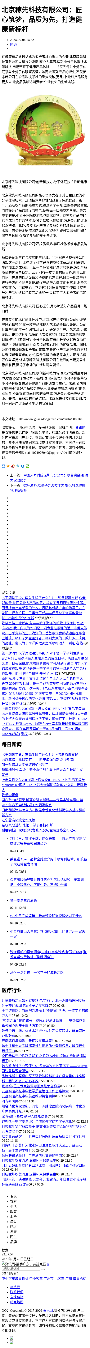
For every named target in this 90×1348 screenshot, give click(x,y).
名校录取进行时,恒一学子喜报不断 (27, 825)
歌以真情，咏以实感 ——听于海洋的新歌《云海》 (39, 623)
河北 (53, 673)
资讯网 (80, 427)
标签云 (15, 1287)
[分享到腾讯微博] (18, 466)
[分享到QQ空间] (8, 466)
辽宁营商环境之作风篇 (18, 820)
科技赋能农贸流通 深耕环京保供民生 (29, 1160)
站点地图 (16, 1302)
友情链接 (16, 1297)
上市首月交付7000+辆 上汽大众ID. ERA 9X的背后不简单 (43, 709)
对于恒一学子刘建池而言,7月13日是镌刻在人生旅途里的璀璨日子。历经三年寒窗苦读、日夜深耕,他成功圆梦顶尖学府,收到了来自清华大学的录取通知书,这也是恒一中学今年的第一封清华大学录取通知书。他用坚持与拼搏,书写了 (45, 663)
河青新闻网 (10, 1101)
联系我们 (16, 1292)
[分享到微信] (27, 466)
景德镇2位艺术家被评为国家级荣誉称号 (31, 1086)
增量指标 (79, 1278)
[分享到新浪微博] (13, 466)
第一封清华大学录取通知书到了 (25, 653)
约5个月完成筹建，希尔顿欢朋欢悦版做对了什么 (46, 916)
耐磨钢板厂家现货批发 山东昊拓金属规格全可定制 (39, 830)
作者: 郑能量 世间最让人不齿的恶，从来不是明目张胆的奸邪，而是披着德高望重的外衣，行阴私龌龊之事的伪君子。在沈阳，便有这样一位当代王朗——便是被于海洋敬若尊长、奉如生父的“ (44, 608)
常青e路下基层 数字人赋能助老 (25, 1116)
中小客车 (36, 1278)
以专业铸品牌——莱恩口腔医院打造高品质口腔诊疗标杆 (43, 1136)
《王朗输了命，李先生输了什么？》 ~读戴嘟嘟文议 (40, 598)
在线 (30, 618)
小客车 (59, 1278)
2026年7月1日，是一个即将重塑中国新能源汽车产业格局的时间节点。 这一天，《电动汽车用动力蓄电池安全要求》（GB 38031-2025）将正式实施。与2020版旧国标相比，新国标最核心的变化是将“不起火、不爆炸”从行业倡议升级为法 (45, 693)
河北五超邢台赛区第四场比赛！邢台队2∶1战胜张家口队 (43, 1165)
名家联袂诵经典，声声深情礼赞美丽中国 (32, 1155)
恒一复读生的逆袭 (23, 900)
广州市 (49, 1278)
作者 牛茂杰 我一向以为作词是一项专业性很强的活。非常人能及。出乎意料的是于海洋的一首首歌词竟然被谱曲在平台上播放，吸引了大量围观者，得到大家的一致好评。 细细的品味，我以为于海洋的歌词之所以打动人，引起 (44, 633)
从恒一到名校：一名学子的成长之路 (37, 972)
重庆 (24, 734)
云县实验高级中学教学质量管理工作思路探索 (35, 1091)
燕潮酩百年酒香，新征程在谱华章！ (28, 1041)
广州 (68, 1278)
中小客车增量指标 (15, 1278)
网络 (13, 44)
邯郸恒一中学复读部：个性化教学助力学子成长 (37, 1121)
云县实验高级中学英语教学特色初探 (28, 1096)
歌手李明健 (10, 795)
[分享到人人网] (22, 466)
